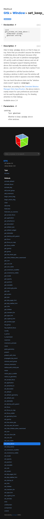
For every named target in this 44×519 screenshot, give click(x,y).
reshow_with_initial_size (11, 367)
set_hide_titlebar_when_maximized (15, 428)
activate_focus (8, 184)
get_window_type (9, 322)
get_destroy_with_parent (12, 236)
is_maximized (8, 337)
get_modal (7, 276)
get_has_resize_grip (10, 254)
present (6, 352)
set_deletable (8, 401)
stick (5, 502)
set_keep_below (9, 447)
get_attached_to (9, 221)
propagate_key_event (11, 358)
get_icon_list (8, 264)
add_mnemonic (9, 193)
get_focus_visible (9, 245)
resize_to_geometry (10, 376)
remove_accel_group (10, 361)
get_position (8, 282)
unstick (6, 511)
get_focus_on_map (10, 242)
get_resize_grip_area (10, 288)
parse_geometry (9, 349)
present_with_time (10, 355)
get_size (6, 297)
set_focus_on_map (9, 410)
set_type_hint (8, 492)
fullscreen (7, 209)
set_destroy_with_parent (11, 404)
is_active (7, 334)
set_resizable (8, 465)
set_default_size (9, 398)
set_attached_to (9, 386)
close (6, 203)
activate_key (8, 187)
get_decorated (8, 224)
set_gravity (7, 419)
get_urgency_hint (9, 319)
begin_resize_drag (9, 200)
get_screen (7, 294)
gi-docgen (14, 515)
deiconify (7, 206)
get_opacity (8, 279)
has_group (7, 325)
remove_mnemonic (10, 364)
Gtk (5, 160)
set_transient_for (9, 489)
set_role (6, 468)
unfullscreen (8, 505)
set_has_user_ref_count (11, 425)
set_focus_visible (9, 413)
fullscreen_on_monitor (11, 212)
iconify (6, 331)
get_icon (7, 261)
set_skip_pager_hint (10, 474)
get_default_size (9, 227)
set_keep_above (9, 444)
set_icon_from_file (9, 434)
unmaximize (8, 508)
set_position (8, 462)
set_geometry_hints (10, 416)
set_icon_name (8, 441)
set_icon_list (8, 438)
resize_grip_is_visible (10, 373)
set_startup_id (8, 480)
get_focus (7, 239)
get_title (7, 306)
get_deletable (8, 233)
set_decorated (8, 389)
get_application (9, 218)
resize (6, 370)
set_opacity (7, 459)
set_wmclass (8, 499)
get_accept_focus (9, 215)
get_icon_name (9, 267)
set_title (6, 483)
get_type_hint (8, 315)
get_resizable (8, 285)
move (6, 346)
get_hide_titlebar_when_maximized (15, 257)
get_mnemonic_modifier (11, 270)
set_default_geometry (11, 395)
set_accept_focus (9, 380)
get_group (7, 251)
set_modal (7, 456)
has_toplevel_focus (10, 328)
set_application (9, 383)
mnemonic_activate (10, 343)
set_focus (7, 407)
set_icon (6, 431)
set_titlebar (7, 486)
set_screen (7, 471)
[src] (38, 25)
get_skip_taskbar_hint (10, 303)
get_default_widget (10, 230)
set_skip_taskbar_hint (10, 477)
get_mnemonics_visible (11, 273)
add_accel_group (9, 190)
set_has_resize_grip (10, 422)
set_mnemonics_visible (11, 453)
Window (6, 173)
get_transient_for (9, 312)
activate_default (9, 181)
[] (2, 24)
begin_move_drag (9, 196)
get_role (6, 291)
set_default (7, 392)
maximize (7, 340)
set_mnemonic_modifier (11, 450)
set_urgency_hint (9, 496)
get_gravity (7, 248)
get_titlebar (8, 309)
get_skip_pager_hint (10, 300)
